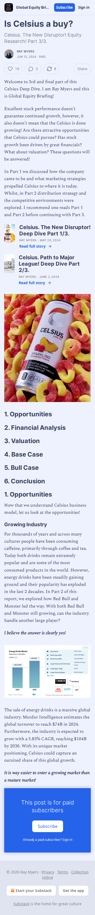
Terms (62, 871)
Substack (21, 903)
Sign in (84, 7)
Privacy (48, 871)
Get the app (73, 890)
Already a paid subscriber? (47, 839)
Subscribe (64, 7)
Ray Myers (25, 51)
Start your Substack (34, 890)
